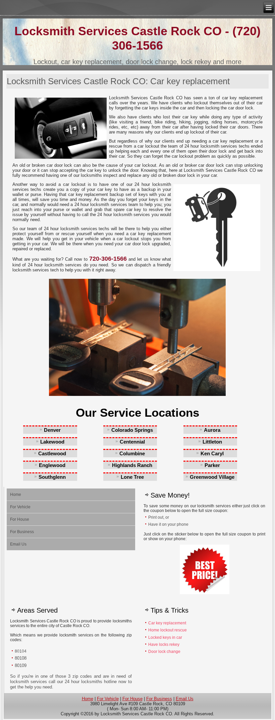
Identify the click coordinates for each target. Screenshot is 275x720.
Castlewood (52, 453)
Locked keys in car (165, 637)
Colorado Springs (132, 430)
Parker (212, 465)
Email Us (18, 544)
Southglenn (52, 477)
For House (19, 519)
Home (15, 494)
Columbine (132, 453)
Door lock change (164, 651)
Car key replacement (167, 623)
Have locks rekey (163, 644)
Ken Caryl (212, 453)
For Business (22, 531)
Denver (52, 430)
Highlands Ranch (132, 465)
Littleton (212, 442)
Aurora (212, 430)
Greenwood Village (212, 477)
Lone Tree (132, 477)
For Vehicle (20, 507)
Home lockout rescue (167, 630)
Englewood (52, 465)
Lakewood (52, 442)
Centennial (132, 442)
